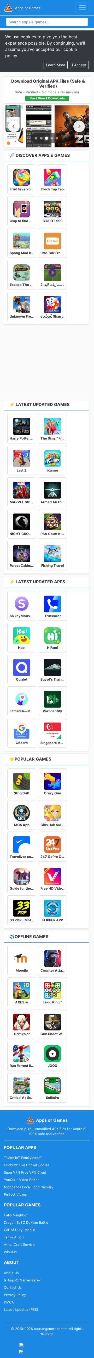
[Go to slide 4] (51, 138)
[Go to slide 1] (36, 138)
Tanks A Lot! (14, 1237)
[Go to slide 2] (41, 138)
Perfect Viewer (15, 1194)
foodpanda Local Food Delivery (28, 1187)
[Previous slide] (14, 126)
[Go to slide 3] (46, 138)
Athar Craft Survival (19, 1245)
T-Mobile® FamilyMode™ (23, 1158)
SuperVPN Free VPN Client (25, 1172)
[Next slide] (79, 126)
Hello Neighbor (16, 1215)
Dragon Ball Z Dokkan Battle (26, 1223)
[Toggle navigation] (82, 7)
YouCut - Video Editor (21, 1180)
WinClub (10, 1252)
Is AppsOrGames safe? (22, 1280)
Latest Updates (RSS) (21, 1310)
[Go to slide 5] (57, 138)
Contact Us (13, 1288)
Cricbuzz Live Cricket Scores (26, 1165)
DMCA (9, 1302)
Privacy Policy (15, 1295)
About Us (11, 1273)
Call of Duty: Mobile (19, 1230)
